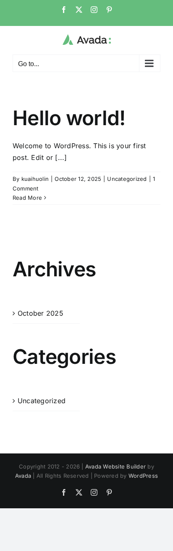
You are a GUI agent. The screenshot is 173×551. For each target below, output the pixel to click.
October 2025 (40, 313)
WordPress (143, 475)
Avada (23, 475)
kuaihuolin (35, 178)
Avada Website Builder (115, 466)
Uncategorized (127, 178)
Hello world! (69, 118)
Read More (27, 197)
